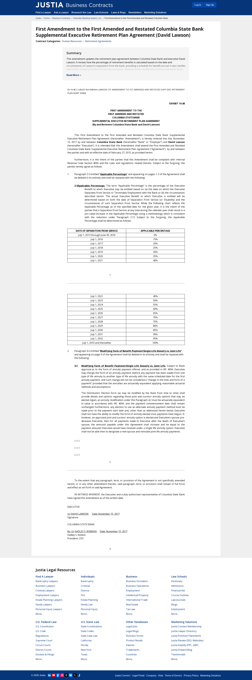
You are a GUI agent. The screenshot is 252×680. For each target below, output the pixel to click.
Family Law (87, 604)
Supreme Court (44, 640)
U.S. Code (41, 631)
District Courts (43, 649)
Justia (38, 18)
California (86, 640)
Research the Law (81, 12)
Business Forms (134, 635)
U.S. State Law (90, 622)
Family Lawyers (44, 604)
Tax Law (130, 609)
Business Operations (137, 585)
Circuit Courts (43, 645)
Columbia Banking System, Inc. (87, 18)
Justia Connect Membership (186, 626)
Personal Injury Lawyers (49, 609)
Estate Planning (89, 599)
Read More (72, 75)
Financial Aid (178, 590)
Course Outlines (180, 595)
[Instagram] (62, 675)
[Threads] (66, 675)
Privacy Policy (191, 675)
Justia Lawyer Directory (184, 631)
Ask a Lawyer (61, 12)
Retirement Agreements (98, 41)
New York (86, 649)
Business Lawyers (45, 585)
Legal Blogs (132, 631)
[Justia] (49, 4)
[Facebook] (58, 675)
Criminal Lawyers (45, 590)
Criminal (85, 585)
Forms (47, 18)
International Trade (137, 599)
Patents (130, 645)
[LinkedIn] (49, 675)
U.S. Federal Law (46, 622)
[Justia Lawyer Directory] (79, 675)
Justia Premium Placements (186, 635)
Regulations (42, 635)
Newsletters (134, 12)
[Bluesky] (70, 675)
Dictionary (176, 581)
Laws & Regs (118, 12)
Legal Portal (138, 675)
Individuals (88, 576)
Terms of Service (173, 675)
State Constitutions (91, 626)
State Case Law (89, 635)
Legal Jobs (131, 626)
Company (151, 675)
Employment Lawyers (47, 595)
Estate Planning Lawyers (49, 599)
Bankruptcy (87, 581)
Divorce (85, 590)
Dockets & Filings (45, 654)
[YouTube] (53, 675)
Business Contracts (61, 18)
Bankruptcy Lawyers (47, 581)
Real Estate (132, 604)
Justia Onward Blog (181, 649)
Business (131, 576)
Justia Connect (122, 675)
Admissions (177, 585)
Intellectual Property (137, 595)
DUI (83, 595)
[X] (75, 675)
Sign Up (210, 5)
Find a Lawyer (43, 12)
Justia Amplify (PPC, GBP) (184, 645)
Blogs (174, 604)
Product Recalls (134, 640)
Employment (133, 590)
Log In (198, 5)
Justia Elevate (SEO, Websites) (187, 640)
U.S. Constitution (45, 626)
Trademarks (132, 649)
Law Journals (178, 599)
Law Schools (101, 12)
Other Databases (137, 622)
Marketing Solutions (155, 12)
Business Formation (137, 581)
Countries (131, 654)
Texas (84, 654)
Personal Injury (89, 609)
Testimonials (178, 654)
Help (160, 675)
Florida (84, 645)
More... (39, 613)
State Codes (87, 631)
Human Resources (72, 41)
